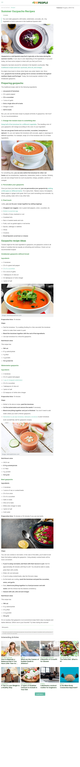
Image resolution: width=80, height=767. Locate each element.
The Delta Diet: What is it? (69, 660)
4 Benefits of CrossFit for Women (48, 660)
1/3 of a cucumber (9, 268)
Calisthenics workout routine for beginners (48, 686)
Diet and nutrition (5, 7)
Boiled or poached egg (10, 211)
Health (23, 657)
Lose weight (4, 683)
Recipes (13, 7)
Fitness (42, 683)
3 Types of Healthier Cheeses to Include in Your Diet (29, 688)
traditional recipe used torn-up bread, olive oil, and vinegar (21, 67)
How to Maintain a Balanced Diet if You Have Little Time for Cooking (9, 661)
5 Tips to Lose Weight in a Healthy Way (10, 686)
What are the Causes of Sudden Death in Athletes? (30, 661)
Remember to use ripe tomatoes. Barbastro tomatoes (20, 417)
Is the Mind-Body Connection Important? (69, 686)
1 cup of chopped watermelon (12, 380)
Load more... (40, 694)
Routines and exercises (47, 657)
